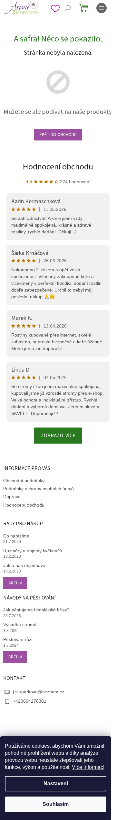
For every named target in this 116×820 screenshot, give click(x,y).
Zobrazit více (58, 435)
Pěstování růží (18, 639)
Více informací (88, 767)
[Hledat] (67, 8)
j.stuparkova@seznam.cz (38, 691)
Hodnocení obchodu (58, 167)
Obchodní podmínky (23, 480)
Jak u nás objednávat (25, 565)
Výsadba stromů (19, 624)
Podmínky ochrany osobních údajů (38, 488)
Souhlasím (56, 804)
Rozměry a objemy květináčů (32, 550)
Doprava (12, 496)
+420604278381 (29, 701)
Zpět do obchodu (58, 134)
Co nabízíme (16, 535)
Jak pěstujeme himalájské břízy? (36, 609)
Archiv (15, 583)
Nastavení (56, 783)
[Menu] (101, 8)
